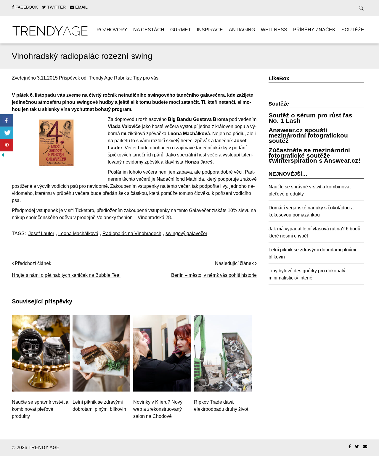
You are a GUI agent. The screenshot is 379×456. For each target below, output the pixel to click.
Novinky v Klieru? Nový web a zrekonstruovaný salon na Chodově (157, 409)
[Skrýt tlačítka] (3, 154)
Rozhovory (112, 29)
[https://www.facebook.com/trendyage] (350, 447)
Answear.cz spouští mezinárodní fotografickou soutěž (308, 135)
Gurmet (180, 29)
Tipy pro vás (145, 77)
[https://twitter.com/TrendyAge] (357, 447)
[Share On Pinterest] (6, 145)
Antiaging (242, 29)
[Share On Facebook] (6, 120)
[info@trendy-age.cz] (365, 447)
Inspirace (210, 29)
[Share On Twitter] (6, 133)
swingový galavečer (186, 233)
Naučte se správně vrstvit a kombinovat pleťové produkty (40, 409)
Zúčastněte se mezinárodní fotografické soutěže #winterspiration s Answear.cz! (314, 155)
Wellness (274, 29)
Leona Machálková (78, 233)
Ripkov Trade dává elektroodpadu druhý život (221, 406)
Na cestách (148, 29)
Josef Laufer (41, 233)
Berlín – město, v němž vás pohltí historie (214, 275)
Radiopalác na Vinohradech (131, 233)
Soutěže (352, 29)
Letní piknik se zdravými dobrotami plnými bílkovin (99, 406)
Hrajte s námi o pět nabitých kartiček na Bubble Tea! (66, 275)
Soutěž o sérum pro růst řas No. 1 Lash (310, 118)
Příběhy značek (314, 29)
